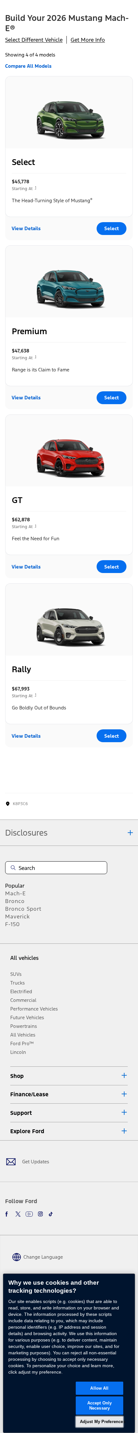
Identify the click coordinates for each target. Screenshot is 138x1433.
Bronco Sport (23, 908)
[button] (69, 1076)
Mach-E (15, 893)
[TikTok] (50, 1214)
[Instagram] (40, 1214)
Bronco (15, 901)
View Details (26, 228)
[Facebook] (7, 1214)
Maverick (17, 916)
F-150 (12, 924)
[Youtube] (29, 1214)
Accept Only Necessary (99, 1406)
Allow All (99, 1388)
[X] (18, 1214)
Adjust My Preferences (102, 1421)
